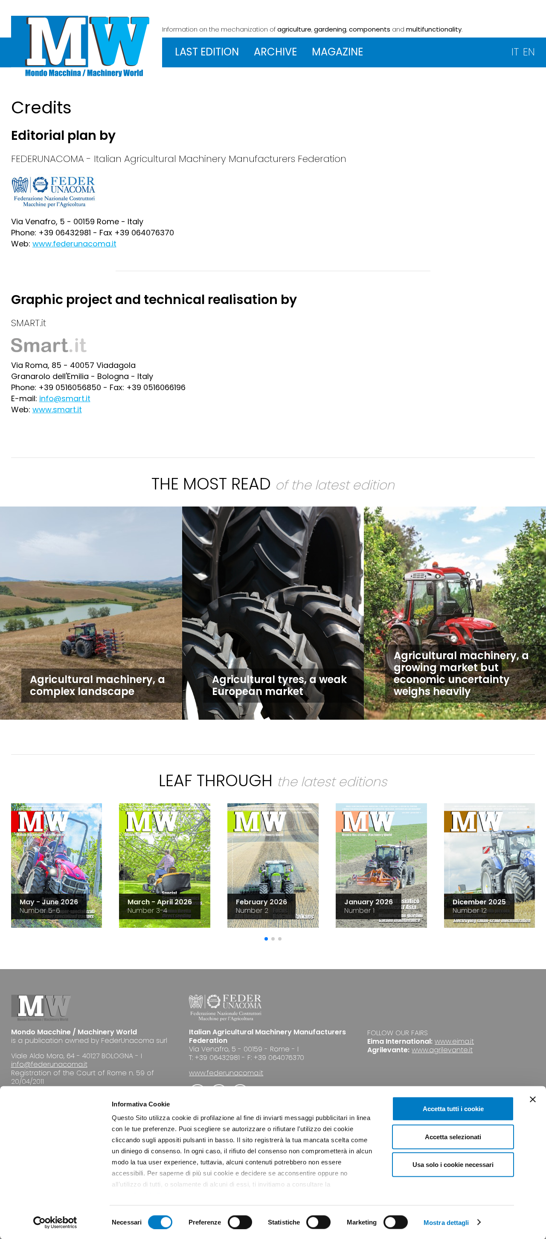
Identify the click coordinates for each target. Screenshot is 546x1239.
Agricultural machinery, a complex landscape (97, 685)
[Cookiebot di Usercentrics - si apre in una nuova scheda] (55, 1222)
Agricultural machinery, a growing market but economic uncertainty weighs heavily (461, 673)
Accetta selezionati (453, 1136)
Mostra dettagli (446, 1222)
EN (529, 52)
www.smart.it (57, 409)
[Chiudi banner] (533, 1100)
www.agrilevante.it (442, 1050)
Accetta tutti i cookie (453, 1108)
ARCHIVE (275, 52)
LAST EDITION (207, 52)
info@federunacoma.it (49, 1064)
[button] (266, 939)
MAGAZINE (337, 52)
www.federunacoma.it (74, 243)
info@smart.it (64, 398)
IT (515, 52)
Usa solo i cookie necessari (453, 1164)
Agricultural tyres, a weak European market (279, 685)
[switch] (240, 1222)
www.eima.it (454, 1041)
